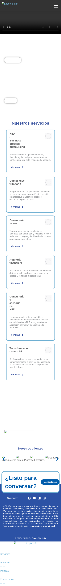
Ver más (15, 167)
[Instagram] (44, 498)
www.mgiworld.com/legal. (42, 526)
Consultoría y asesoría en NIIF (16, 303)
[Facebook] (29, 498)
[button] (3, 459)
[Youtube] (34, 498)
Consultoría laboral (16, 222)
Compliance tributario (17, 182)
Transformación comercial (19, 350)
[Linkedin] (39, 498)
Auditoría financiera (15, 261)
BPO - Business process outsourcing (17, 140)
